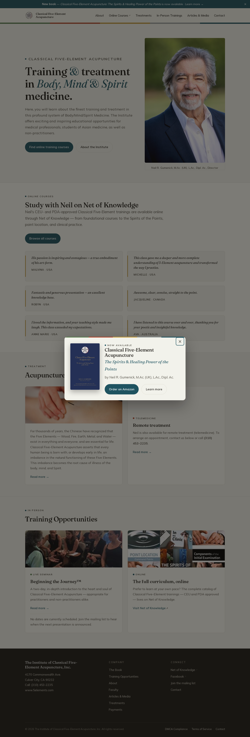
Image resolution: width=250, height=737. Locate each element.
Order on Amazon (121, 389)
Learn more (154, 389)
